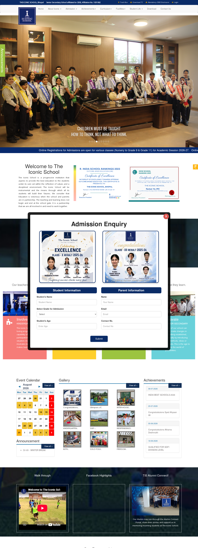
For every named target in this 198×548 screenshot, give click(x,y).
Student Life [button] (135, 8)
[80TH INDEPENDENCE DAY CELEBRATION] (72, 396)
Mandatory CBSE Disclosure (158, 2)
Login (175, 2)
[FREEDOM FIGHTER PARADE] (126, 396)
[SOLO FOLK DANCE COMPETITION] (99, 396)
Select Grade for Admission (50, 308)
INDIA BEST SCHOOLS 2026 (161, 351)
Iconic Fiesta (29, 407)
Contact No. (107, 320)
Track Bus (123, 2)
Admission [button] (71, 8)
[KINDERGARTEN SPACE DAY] (72, 376)
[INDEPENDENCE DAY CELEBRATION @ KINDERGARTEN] (126, 376)
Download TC (137, 2)
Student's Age (44, 320)
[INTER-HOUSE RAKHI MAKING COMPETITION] (126, 355)
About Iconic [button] (54, 8)
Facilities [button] (120, 8)
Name (104, 296)
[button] (15, 59)
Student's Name (44, 296)
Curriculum (105, 8)
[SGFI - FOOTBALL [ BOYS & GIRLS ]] (99, 376)
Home (41, 8)
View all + (48, 403)
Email (104, 308)
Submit (99, 338)
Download (151, 8)
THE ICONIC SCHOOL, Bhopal (32, 2)
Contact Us (166, 8)
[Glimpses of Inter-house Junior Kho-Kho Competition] (99, 355)
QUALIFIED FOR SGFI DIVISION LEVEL (158, 405)
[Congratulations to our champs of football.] (72, 355)
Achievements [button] (87, 8)
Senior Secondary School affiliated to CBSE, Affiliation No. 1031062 (73, 2)
